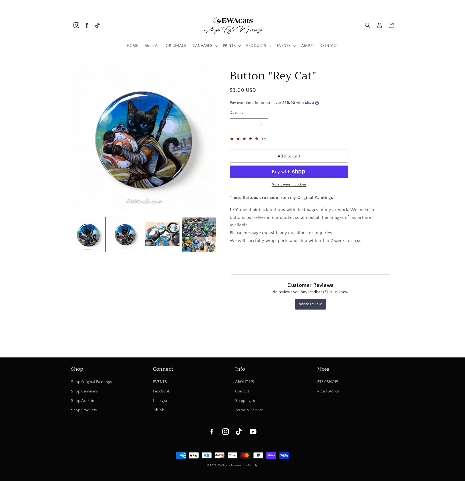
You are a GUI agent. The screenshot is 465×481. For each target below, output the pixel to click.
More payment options (289, 184)
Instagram (162, 401)
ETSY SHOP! (327, 382)
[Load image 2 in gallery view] (125, 234)
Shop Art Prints (84, 401)
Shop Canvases (84, 391)
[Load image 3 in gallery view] (162, 234)
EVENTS (160, 382)
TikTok (158, 410)
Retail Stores (328, 391)
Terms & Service (249, 410)
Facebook (161, 391)
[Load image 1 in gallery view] (88, 234)
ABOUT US (244, 382)
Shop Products (84, 410)
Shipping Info (247, 401)
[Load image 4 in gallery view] (199, 234)
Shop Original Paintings (91, 382)
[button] (204, 45)
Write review (310, 304)
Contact (242, 391)
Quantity (237, 112)
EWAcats (224, 465)
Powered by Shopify (244, 465)
